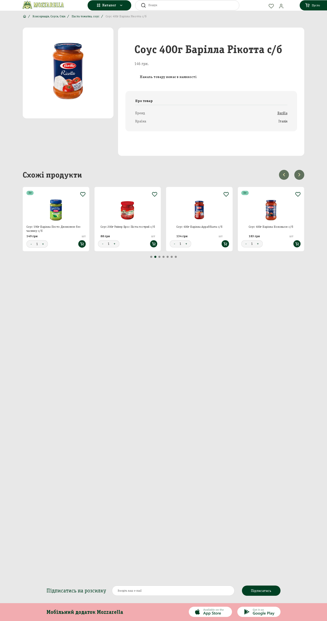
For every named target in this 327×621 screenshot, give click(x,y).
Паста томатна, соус (85, 16)
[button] (151, 257)
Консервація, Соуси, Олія (48, 16)
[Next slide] (299, 175)
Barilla (282, 113)
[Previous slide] (284, 175)
